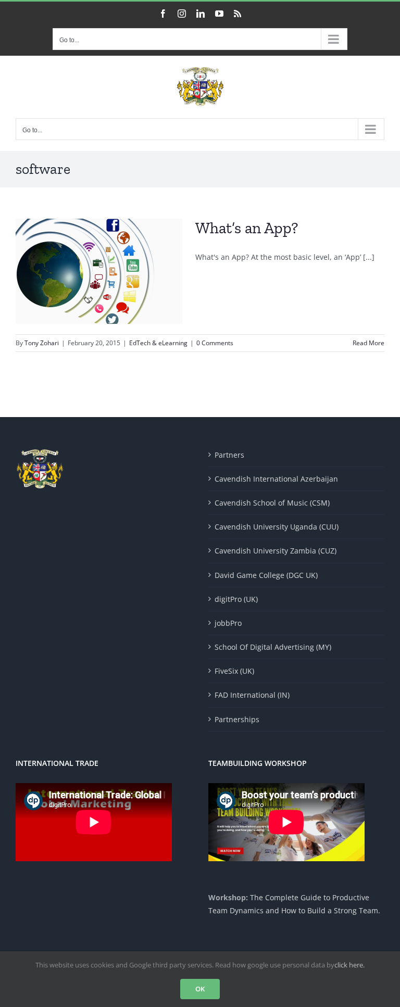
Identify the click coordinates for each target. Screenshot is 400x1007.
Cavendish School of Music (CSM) (272, 503)
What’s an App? (246, 228)
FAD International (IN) (252, 695)
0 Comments (214, 342)
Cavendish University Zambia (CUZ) (275, 551)
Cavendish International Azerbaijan (276, 479)
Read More (368, 342)
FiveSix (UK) (234, 671)
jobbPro (228, 623)
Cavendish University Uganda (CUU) (277, 527)
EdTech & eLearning (158, 342)
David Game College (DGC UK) (266, 575)
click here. (349, 965)
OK (200, 988)
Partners (229, 455)
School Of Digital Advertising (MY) (273, 647)
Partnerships (237, 719)
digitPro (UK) (236, 599)
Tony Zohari (41, 342)
